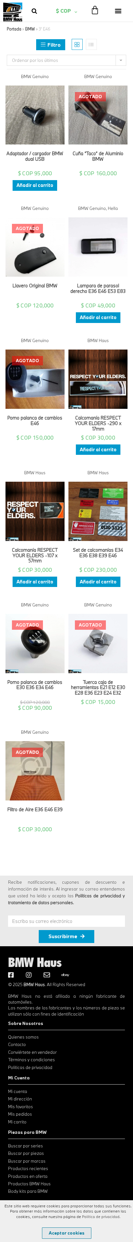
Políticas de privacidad (30, 1067)
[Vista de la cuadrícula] (77, 44)
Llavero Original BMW (35, 286)
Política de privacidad (100, 1216)
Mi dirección (20, 1099)
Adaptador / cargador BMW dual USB (34, 156)
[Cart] (94, 10)
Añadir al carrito (34, 185)
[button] (118, 11)
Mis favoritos (20, 1107)
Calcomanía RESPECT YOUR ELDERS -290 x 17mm (98, 423)
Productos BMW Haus (29, 1184)
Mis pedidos (20, 1114)
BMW (30, 28)
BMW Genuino (35, 76)
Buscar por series (25, 1146)
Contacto (17, 1044)
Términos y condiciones (31, 1060)
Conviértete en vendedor (32, 1052)
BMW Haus (98, 340)
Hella (113, 208)
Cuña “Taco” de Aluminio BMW (98, 156)
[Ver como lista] (91, 44)
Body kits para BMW (28, 1191)
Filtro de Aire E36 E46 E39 (35, 809)
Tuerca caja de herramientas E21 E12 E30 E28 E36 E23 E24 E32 (98, 688)
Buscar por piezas (26, 1153)
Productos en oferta (27, 1176)
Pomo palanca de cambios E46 (34, 420)
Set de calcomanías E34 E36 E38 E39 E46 (98, 552)
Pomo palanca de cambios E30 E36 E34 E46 (34, 685)
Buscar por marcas (27, 1161)
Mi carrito (17, 1122)
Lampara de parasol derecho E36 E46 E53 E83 (98, 288)
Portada (14, 28)
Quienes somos (23, 1037)
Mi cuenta (17, 1091)
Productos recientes (28, 1168)
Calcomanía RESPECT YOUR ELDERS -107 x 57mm (35, 555)
